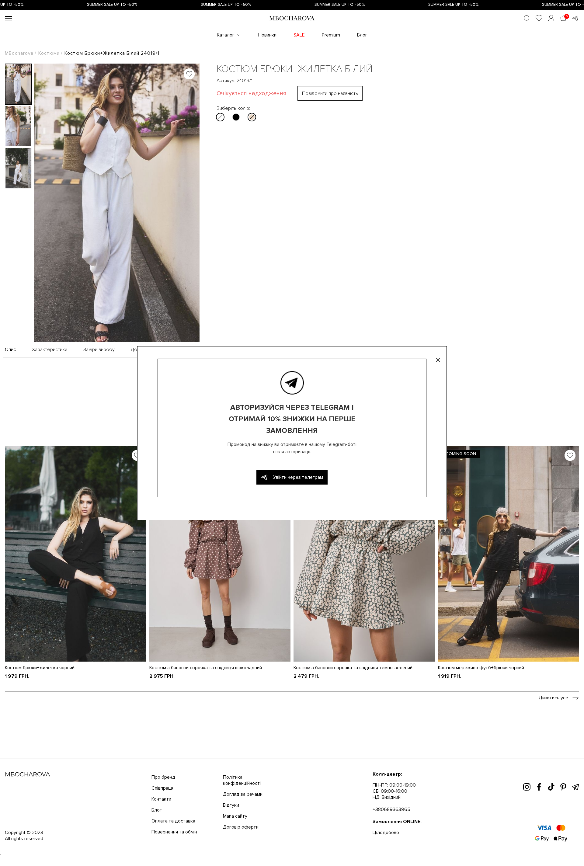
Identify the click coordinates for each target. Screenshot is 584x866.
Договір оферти (241, 827)
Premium (331, 35)
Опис (10, 349)
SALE (299, 35)
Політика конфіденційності (242, 780)
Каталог (226, 35)
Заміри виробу (99, 349)
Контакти (161, 799)
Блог (362, 35)
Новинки (267, 35)
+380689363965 (391, 809)
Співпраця (162, 788)
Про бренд (163, 777)
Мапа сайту (235, 816)
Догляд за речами (242, 794)
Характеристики (49, 349)
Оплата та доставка (173, 821)
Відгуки (231, 805)
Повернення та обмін (174, 832)
